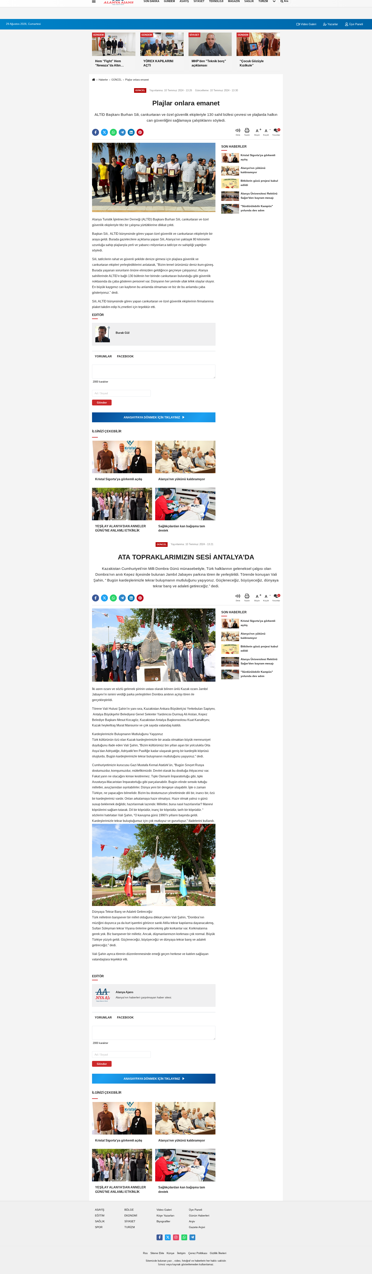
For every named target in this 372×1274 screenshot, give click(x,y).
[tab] (103, 356)
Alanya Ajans (124, 992)
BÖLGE (129, 1209)
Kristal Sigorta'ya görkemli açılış (118, 479)
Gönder (102, 402)
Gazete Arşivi (197, 1227)
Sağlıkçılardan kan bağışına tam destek (181, 528)
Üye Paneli (355, 24)
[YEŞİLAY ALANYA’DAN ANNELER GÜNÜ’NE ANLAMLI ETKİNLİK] (122, 504)
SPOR (98, 1227)
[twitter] (104, 132)
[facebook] (95, 132)
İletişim (181, 1253)
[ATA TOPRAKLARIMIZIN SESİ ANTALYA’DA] (153, 644)
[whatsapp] (113, 132)
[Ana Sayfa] (93, 79)
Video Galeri (308, 24)
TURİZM (129, 1227)
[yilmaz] (192, 1237)
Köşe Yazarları (165, 1215)
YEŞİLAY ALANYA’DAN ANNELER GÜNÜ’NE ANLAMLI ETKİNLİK (120, 528)
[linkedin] (131, 132)
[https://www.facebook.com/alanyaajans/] (159, 1237)
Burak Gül (122, 332)
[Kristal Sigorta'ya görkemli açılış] (122, 457)
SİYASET (129, 1221)
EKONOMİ (130, 1215)
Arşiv (192, 1221)
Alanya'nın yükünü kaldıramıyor (181, 479)
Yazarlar (332, 24)
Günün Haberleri (199, 1215)
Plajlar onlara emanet (137, 79)
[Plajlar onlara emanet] (153, 177)
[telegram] (122, 132)
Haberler (103, 79)
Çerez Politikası (197, 1253)
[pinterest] (140, 132)
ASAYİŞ (99, 1209)
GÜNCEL (116, 79)
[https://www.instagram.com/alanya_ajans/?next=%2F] (176, 1237)
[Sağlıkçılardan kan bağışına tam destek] (185, 504)
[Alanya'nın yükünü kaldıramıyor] (185, 457)
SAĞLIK (100, 1221)
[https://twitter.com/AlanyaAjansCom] (168, 1237)
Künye (170, 1253)
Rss (145, 1253)
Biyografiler (163, 1221)
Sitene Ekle (157, 1253)
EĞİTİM (99, 1215)
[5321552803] (184, 1237)
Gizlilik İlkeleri (218, 1253)
